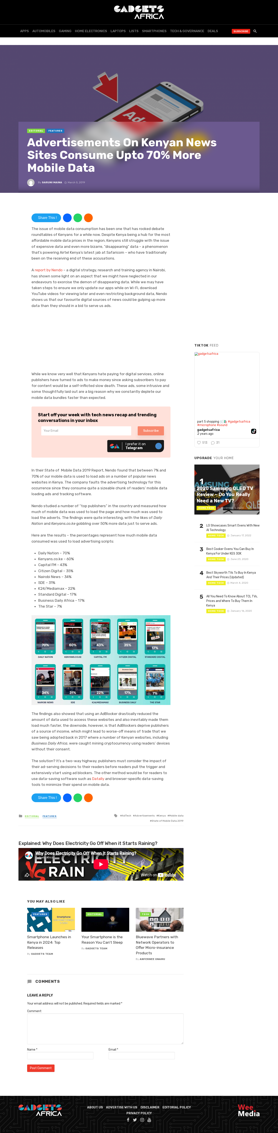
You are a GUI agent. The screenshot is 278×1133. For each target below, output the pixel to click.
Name (32, 1049)
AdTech (126, 815)
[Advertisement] (227, 273)
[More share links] (88, 217)
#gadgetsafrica (239, 421)
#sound (222, 425)
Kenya (162, 815)
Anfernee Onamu (152, 959)
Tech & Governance (187, 31)
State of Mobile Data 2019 (168, 820)
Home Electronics (91, 31)
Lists (134, 31)
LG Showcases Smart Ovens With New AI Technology (233, 528)
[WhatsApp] (77, 217)
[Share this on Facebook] (67, 217)
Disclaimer (150, 1107)
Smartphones (154, 31)
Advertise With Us (121, 1107)
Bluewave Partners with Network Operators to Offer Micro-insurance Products (157, 945)
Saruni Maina (52, 182)
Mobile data (176, 815)
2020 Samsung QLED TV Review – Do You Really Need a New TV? (225, 494)
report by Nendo (49, 270)
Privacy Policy (139, 1113)
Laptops (118, 31)
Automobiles (43, 31)
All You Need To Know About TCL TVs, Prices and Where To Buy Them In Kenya (232, 601)
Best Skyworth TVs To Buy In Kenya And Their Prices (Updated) (231, 575)
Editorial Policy (176, 1107)
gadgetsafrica (208, 430)
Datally (98, 778)
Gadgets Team (42, 953)
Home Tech (206, 508)
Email (113, 1049)
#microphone (206, 425)
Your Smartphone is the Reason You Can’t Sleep (102, 940)
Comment (34, 1011)
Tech (145, 914)
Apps (24, 31)
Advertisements (145, 815)
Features (55, 131)
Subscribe (240, 31)
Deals (213, 31)
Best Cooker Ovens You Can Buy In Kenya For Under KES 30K (230, 551)
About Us (95, 1107)
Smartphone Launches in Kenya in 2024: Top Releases (49, 942)
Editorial (36, 131)
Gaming (65, 31)
